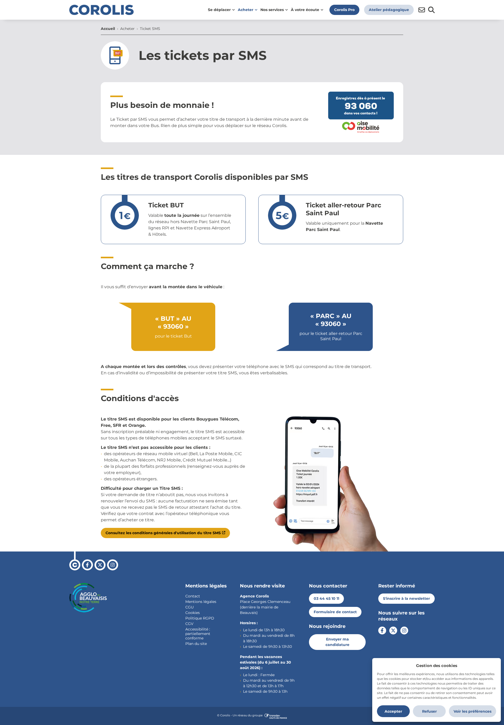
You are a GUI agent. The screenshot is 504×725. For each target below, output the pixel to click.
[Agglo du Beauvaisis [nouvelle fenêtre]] (88, 597)
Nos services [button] (272, 9)
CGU (189, 607)
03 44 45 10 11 (326, 598)
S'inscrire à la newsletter (406, 598)
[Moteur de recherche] (431, 10)
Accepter (393, 711)
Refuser (429, 711)
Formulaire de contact (335, 612)
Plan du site (196, 643)
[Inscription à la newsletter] (421, 10)
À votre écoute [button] (305, 9)
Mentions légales (200, 601)
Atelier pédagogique (389, 9)
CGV (189, 623)
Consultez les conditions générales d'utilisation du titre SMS (163, 532)
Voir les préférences (472, 711)
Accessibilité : (197, 629)
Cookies (192, 612)
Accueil (108, 28)
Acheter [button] (245, 9)
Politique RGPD (199, 618)
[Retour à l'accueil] (101, 10)
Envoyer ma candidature (337, 642)
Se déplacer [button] (219, 9)
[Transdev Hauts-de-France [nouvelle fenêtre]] (275, 715)
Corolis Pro (344, 9)
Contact (192, 596)
